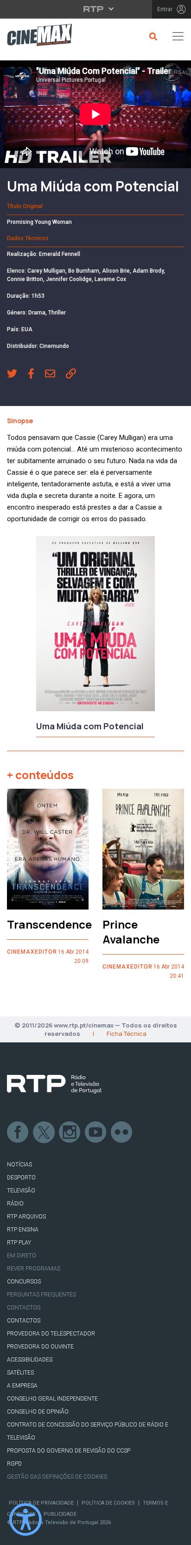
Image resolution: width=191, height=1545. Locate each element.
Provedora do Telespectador (51, 1333)
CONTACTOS (23, 1320)
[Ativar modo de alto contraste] (25, 1519)
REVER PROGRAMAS (33, 1268)
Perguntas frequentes (41, 1294)
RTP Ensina (22, 1229)
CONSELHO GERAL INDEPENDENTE (52, 1398)
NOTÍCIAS (19, 1164)
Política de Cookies (108, 1503)
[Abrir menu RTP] (96, 9)
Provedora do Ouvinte (40, 1346)
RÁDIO (15, 1203)
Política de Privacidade (41, 1503)
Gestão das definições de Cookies (57, 1476)
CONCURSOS (24, 1281)
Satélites (20, 1372)
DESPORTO (21, 1177)
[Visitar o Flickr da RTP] (122, 1132)
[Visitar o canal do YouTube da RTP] (96, 1132)
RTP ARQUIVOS (26, 1216)
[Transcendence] (48, 849)
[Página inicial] (36, 36)
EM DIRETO (21, 1255)
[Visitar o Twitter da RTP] (44, 1132)
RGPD (14, 1463)
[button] (17, 374)
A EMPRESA (22, 1385)
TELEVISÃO (21, 1190)
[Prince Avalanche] (143, 849)
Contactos (23, 1307)
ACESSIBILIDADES (29, 1359)
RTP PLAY (19, 1242)
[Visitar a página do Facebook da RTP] (18, 1132)
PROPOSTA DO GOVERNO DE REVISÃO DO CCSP (68, 1450)
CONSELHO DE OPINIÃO (38, 1411)
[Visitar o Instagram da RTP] (70, 1132)
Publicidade (60, 1514)
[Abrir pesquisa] (152, 36)
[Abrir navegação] (178, 36)
